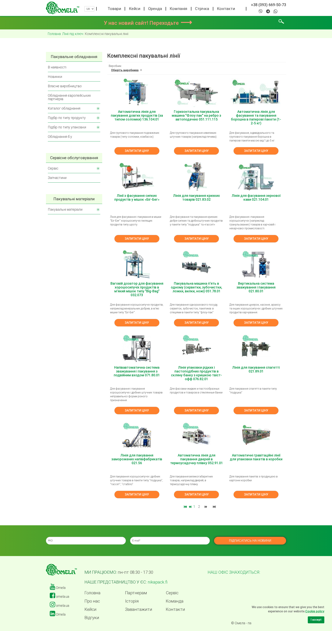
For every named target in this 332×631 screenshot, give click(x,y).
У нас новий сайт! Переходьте (148, 23)
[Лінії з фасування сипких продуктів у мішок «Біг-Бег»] (136, 176)
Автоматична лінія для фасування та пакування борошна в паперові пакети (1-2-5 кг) (256, 117)
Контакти (226, 8)
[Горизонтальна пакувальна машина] (196, 92)
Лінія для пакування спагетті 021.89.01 (256, 369)
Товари (114, 8)
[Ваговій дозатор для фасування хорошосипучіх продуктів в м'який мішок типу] (136, 264)
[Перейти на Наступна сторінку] (206, 506)
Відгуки (92, 617)
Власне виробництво (65, 86)
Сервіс (53, 168)
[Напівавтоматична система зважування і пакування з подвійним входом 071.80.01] (136, 348)
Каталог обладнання (64, 108)
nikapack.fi (158, 582)
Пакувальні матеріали (65, 209)
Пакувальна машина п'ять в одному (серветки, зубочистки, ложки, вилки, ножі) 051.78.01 (196, 287)
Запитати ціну (137, 151)
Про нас (92, 601)
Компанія (178, 8)
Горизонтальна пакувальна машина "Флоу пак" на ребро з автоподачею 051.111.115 (196, 115)
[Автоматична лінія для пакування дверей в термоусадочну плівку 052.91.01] (196, 436)
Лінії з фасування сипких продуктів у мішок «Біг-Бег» (136, 197)
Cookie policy (314, 611)
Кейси (134, 8)
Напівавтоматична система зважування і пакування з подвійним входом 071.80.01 (137, 371)
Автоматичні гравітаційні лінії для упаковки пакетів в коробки (256, 457)
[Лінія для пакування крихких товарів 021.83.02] (196, 176)
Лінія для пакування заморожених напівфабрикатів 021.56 (136, 459)
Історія (132, 601)
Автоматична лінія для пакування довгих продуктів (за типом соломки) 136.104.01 (137, 115)
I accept (316, 619)
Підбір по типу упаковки (67, 127)
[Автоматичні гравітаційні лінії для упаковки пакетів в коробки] (256, 436)
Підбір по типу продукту (67, 118)
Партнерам (136, 592)
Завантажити (138, 609)
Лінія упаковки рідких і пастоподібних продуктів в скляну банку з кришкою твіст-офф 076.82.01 (196, 373)
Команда (174, 601)
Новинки (55, 77)
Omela (60, 588)
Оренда (155, 8)
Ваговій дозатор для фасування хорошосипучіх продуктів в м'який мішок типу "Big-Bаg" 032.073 (136, 289)
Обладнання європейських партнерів (69, 97)
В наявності (57, 67)
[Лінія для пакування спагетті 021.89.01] (256, 348)
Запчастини (57, 178)
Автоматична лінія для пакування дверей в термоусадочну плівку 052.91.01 (196, 459)
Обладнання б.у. (60, 137)
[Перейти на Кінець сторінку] (214, 506)
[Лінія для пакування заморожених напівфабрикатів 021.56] (136, 436)
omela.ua (62, 596)
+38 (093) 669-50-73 (268, 5)
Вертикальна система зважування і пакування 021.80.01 (256, 287)
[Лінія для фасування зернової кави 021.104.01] (256, 176)
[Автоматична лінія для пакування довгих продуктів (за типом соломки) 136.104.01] (136, 92)
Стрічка (202, 8)
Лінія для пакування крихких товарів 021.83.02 (196, 197)
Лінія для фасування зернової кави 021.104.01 (256, 197)
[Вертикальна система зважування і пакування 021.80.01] (256, 264)
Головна (92, 592)
